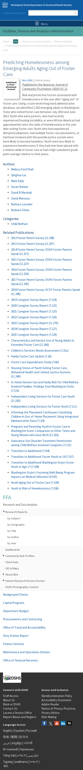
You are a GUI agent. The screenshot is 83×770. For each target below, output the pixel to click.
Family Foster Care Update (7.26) (31, 356)
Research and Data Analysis (36, 41)
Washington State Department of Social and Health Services (41, 5)
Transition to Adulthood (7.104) (30, 451)
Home (6, 41)
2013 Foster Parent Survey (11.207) (32, 244)
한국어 (23, 737)
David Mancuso (20, 198)
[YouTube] (57, 723)
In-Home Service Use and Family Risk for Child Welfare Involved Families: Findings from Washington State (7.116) (45, 386)
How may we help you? (15, 12)
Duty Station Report (16, 636)
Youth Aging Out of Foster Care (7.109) (35, 482)
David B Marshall (21, 192)
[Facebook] (44, 723)
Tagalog (8, 762)
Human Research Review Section (25, 581)
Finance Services (13, 644)
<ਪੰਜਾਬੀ (28, 743)
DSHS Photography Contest (21, 587)
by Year (11, 543)
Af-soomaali (10, 749)
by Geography (16, 524)
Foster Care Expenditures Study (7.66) (35, 362)
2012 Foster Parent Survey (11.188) (32, 238)
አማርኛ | (22, 755)
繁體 (14, 737)
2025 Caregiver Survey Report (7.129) (34, 335)
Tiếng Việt (9, 755)
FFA (16, 41)
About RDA (11, 574)
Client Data (11, 562)
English (8, 730)
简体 (6, 737)
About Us (9, 700)
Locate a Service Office (17, 713)
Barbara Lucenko (21, 204)
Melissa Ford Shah (22, 169)
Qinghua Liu (18, 175)
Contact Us (10, 708)
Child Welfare (19, 224)
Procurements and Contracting (22, 619)
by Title (11, 531)
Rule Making (49, 717)
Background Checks (15, 594)
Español (19, 730)
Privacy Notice (51, 713)
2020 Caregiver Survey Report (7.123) (34, 305)
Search (75, 13)
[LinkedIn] (63, 723)
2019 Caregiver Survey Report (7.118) (34, 300)
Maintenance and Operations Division (26, 652)
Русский (31, 730)
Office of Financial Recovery (20, 660)
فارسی (32, 755)
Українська (27, 749)
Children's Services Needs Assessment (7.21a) (39, 350)
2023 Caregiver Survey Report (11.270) (34, 323)
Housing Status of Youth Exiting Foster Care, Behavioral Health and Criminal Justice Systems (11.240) (41, 372)
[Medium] (69, 723)
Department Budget (16, 611)
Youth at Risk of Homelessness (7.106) (35, 488)
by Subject (13, 518)
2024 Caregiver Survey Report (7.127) (34, 329)
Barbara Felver (20, 210)
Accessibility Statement (56, 700)
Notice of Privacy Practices (59, 708)
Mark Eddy (17, 181)
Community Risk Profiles (20, 556)
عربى (6, 743)
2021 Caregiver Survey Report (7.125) (34, 311)
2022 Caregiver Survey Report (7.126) (34, 317)
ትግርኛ (34, 762)
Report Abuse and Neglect (19, 717)
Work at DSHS (12, 704)
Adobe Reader (50, 704)
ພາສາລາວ (21, 762)
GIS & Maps (12, 568)
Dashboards (12, 549)
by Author (13, 537)
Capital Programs (13, 603)
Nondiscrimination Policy (57, 696)
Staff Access (11, 696)
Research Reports (63, 41)
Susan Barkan (19, 187)
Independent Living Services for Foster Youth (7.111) (44, 406)
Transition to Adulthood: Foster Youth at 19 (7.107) (42, 457)
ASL (6, 766)
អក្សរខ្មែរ (16, 743)
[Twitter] (50, 723)
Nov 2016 (27, 80)
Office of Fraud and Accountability (24, 627)
